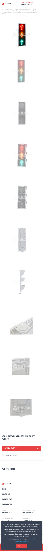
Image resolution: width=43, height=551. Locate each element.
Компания (6, 494)
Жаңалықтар (7, 499)
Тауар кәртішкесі (10, 455)
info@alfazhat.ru (27, 5)
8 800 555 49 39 (27, 2)
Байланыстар (7, 504)
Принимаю (21, 546)
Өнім (4, 489)
